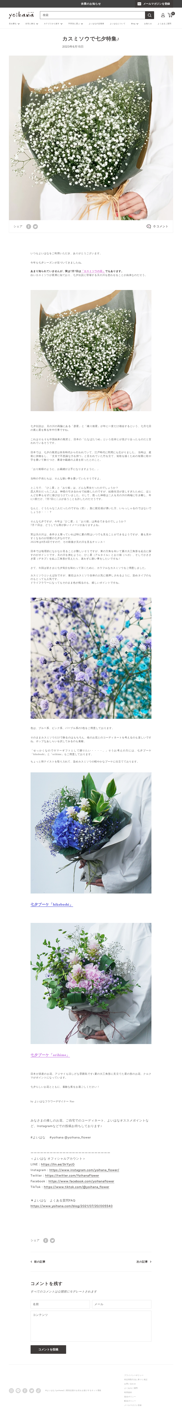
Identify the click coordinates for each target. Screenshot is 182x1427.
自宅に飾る (30, 23)
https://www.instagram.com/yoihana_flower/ (84, 1170)
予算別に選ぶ (74, 23)
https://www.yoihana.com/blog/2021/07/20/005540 (72, 1206)
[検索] (149, 15)
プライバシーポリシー (134, 1375)
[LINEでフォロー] (18, 1390)
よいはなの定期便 (96, 23)
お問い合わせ (130, 1384)
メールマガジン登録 (133, 1405)
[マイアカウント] (163, 15)
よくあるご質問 (164, 23)
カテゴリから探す (52, 23)
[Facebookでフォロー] (24, 1390)
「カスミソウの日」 (93, 271)
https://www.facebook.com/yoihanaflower (81, 1181)
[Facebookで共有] (28, 226)
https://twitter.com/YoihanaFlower (72, 1175)
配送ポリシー (130, 1401)
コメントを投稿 (48, 1349)
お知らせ (148, 23)
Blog (133, 23)
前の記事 (40, 1261)
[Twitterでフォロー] (31, 1390)
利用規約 (128, 1392)
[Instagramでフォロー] (11, 1390)
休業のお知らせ (91, 3)
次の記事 (142, 1261)
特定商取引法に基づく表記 (136, 1379)
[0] (170, 15)
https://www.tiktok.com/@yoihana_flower (76, 1187)
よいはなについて (117, 23)
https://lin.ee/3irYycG (58, 1164)
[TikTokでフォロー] (38, 1390)
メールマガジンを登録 (156, 3)
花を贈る (13, 23)
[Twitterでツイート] (35, 226)
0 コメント (161, 226)
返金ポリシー (130, 1396)
